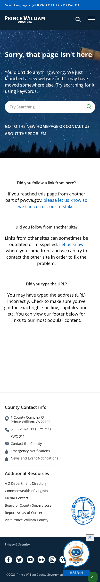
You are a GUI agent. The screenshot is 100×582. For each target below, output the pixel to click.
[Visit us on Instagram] (52, 559)
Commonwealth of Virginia (26, 490)
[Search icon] (78, 19)
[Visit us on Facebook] (8, 559)
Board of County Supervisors (28, 505)
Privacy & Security (17, 544)
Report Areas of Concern (25, 512)
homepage (47, 126)
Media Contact (16, 498)
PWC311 (73, 5)
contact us (78, 126)
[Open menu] (91, 19)
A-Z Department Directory (26, 483)
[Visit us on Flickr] (41, 559)
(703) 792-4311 (49, 5)
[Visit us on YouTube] (30, 559)
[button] (93, 577)
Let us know (71, 244)
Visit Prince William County (26, 520)
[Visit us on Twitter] (19, 559)
